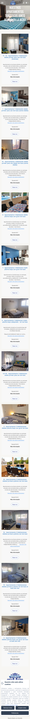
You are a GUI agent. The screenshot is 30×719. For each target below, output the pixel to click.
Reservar (15, 81)
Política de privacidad (12, 705)
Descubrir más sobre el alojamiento (16, 71)
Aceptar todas (22, 708)
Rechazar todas (7, 708)
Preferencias (15, 713)
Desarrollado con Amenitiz (15, 718)
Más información (15, 77)
